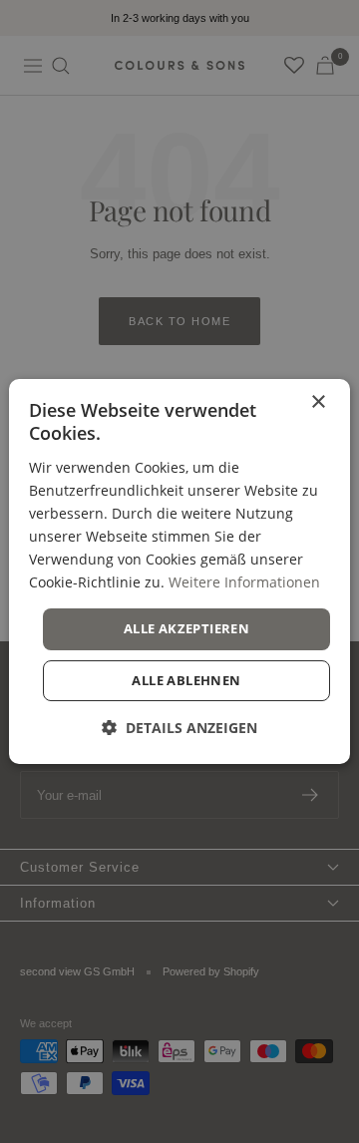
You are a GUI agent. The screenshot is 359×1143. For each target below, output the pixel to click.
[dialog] (179, 571)
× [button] (317, 402)
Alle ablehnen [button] (186, 680)
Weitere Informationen (244, 581)
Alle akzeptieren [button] (186, 628)
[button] (179, 727)
